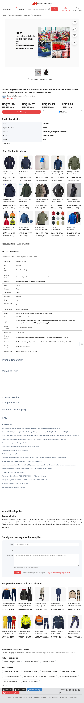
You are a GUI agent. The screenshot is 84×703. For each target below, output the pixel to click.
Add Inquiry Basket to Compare (42, 79)
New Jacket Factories (69, 671)
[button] (3, 3)
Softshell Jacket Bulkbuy (30, 681)
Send (17, 573)
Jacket (26, 15)
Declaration (63, 697)
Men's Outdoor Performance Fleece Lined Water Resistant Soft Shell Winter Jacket (9, 201)
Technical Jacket (36, 15)
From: (11, 545)
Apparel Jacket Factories (50, 671)
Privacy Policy (73, 697)
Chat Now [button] (63, 112)
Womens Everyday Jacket (12, 662)
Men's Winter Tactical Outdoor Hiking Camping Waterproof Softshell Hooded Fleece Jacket (41, 201)
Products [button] (21, 9)
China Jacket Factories (30, 671)
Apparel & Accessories (15, 15)
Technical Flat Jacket (31, 662)
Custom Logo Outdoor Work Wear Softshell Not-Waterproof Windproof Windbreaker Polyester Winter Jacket (9, 173)
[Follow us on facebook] (67, 690)
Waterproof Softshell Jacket (68, 676)
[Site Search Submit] (54, 9)
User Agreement (53, 697)
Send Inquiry (21, 112)
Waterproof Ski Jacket (48, 676)
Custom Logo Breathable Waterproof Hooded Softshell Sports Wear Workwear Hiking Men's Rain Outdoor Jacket (74, 228)
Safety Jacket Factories (11, 671)
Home (4, 15)
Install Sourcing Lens (11, 693)
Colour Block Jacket (48, 662)
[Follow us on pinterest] (79, 690)
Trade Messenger (34, 690)
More (4, 685)
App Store (7, 690)
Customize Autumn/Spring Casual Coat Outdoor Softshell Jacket (58, 228)
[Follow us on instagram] (73, 690)
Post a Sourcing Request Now (59, 573)
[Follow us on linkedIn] (60, 693)
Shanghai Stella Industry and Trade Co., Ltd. (21, 96)
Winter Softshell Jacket (11, 681)
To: (12, 550)
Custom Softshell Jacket (11, 676)
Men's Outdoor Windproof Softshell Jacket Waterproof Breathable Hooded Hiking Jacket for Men (42, 228)
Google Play (20, 690)
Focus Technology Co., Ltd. (27, 697)
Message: (10, 555)
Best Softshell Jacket (30, 676)
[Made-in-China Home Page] (42, 4)
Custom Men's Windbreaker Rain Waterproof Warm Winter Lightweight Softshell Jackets (25, 228)
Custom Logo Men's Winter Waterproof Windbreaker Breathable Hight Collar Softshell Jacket (58, 173)
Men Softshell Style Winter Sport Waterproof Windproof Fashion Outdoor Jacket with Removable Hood (25, 201)
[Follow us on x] (70, 690)
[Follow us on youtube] (76, 690)
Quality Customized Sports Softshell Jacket (57, 201)
